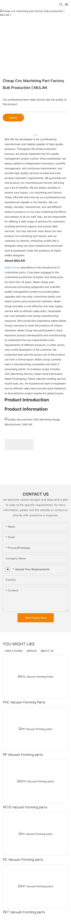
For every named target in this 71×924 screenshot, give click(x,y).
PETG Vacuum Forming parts (25, 807)
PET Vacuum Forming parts (24, 912)
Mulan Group (12, 267)
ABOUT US (47, 650)
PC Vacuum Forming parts (23, 859)
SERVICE (31, 650)
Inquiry (13, 117)
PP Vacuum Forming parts (23, 755)
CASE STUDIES (14, 650)
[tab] (35, 133)
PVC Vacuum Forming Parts (24, 702)
